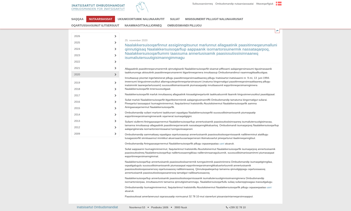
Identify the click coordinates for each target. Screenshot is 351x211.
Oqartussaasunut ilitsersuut (95, 25)
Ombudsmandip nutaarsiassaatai (234, 3)
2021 (77, 68)
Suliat (175, 19)
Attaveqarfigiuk (264, 3)
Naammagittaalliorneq (143, 25)
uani (221, 143)
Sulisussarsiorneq (202, 3)
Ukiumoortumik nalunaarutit (141, 19)
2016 (77, 101)
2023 (77, 55)
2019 (77, 82)
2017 (77, 95)
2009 (77, 133)
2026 (77, 36)
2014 (77, 114)
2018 (77, 89)
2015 (77, 108)
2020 (77, 74)
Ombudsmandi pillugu (184, 25)
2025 (77, 42)
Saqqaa (77, 19)
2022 (77, 61)
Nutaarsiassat (100, 19)
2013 (77, 120)
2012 (77, 127)
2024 (77, 48)
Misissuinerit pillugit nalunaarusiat (214, 19)
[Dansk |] (279, 3)
